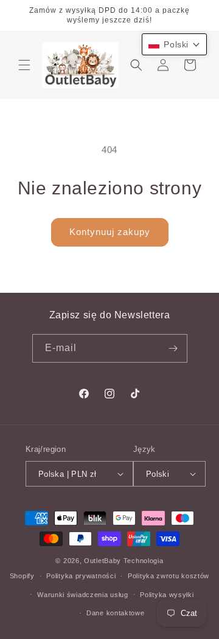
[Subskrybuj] (173, 348)
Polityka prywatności (81, 575)
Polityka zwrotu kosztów (168, 575)
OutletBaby (102, 560)
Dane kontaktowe (115, 613)
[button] (24, 65)
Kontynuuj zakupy (109, 232)
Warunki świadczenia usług (82, 594)
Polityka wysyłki (166, 594)
